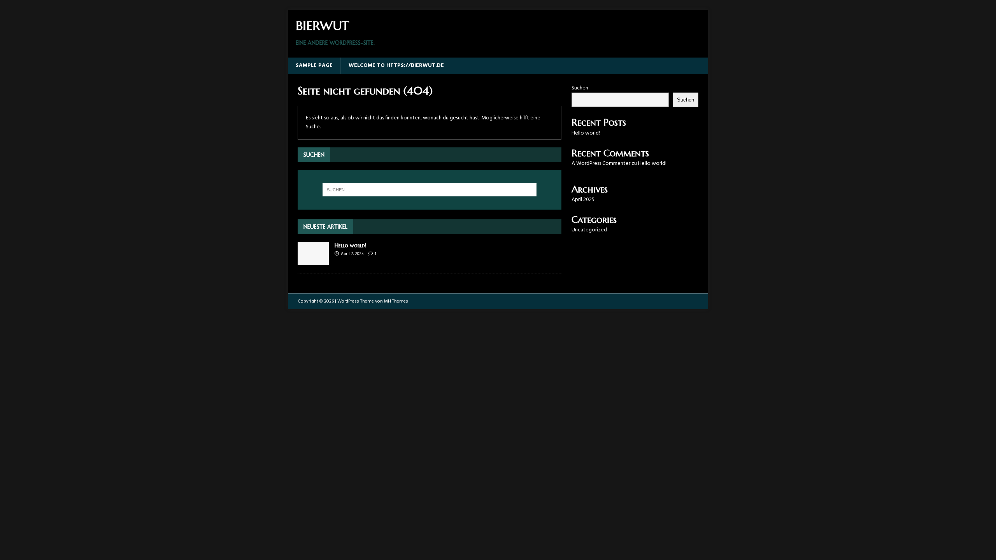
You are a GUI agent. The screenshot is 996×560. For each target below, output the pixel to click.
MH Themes (396, 301)
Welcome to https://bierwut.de (396, 65)
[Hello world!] (313, 260)
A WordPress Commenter (601, 163)
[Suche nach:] (429, 189)
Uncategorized (589, 230)
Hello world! (350, 245)
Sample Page (314, 65)
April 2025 (583, 199)
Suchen (580, 88)
